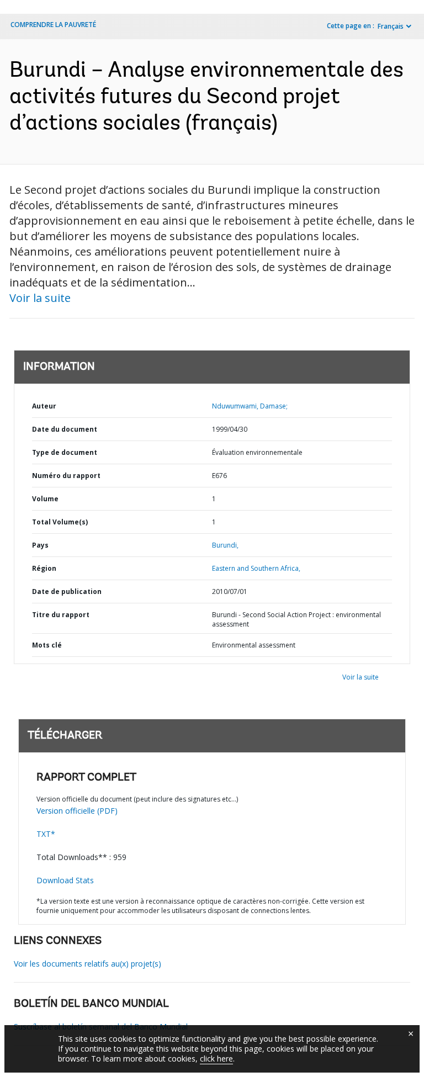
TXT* (45, 834)
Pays (40, 545)
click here (216, 1058)
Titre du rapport (60, 614)
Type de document (64, 452)
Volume (45, 498)
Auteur (44, 406)
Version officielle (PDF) (77, 810)
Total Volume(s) (60, 522)
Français (391, 26)
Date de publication (67, 591)
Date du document (64, 429)
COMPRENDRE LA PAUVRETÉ (53, 24)
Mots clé (47, 645)
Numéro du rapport (66, 475)
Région (44, 568)
